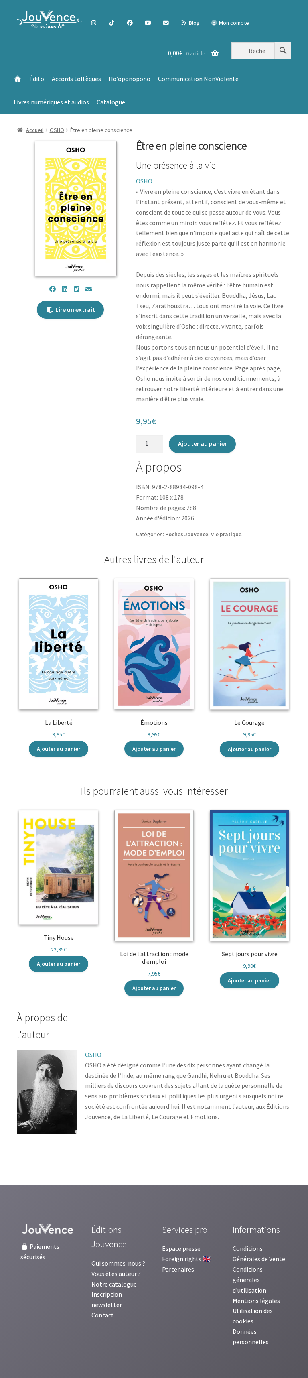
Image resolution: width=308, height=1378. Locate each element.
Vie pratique (226, 534)
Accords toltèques (76, 79)
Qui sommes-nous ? (118, 1263)
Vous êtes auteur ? (116, 1274)
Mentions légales (256, 1301)
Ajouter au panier (202, 443)
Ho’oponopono (129, 79)
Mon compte (233, 22)
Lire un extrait (74, 309)
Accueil (34, 130)
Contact (102, 1315)
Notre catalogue (114, 1284)
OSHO (57, 130)
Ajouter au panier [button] (58, 748)
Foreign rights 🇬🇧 (186, 1259)
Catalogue (111, 102)
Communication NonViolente (198, 79)
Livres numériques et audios (51, 102)
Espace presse (181, 1248)
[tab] (55, 1026)
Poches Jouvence (186, 534)
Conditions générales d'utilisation (249, 1279)
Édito (36, 79)
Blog (194, 22)
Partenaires (178, 1269)
